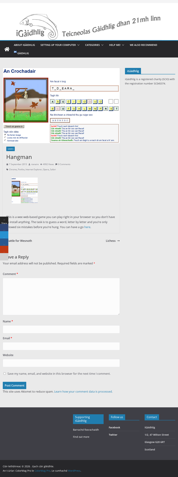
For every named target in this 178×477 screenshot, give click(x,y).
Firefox (21, 169)
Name (8, 321)
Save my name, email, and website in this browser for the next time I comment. (59, 374)
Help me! (114, 45)
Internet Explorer (34, 169)
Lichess (111, 241)
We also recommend (143, 45)
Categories (92, 45)
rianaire (35, 164)
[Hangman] (25, 180)
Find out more (81, 436)
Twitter (113, 434)
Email (7, 338)
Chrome (13, 169)
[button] (78, 45)
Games (10, 149)
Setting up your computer (58, 45)
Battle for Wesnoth (19, 241)
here (87, 227)
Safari (53, 169)
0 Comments (64, 164)
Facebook (114, 427)
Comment (10, 274)
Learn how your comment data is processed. (83, 391)
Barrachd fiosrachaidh (86, 429)
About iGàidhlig (24, 45)
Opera (46, 169)
